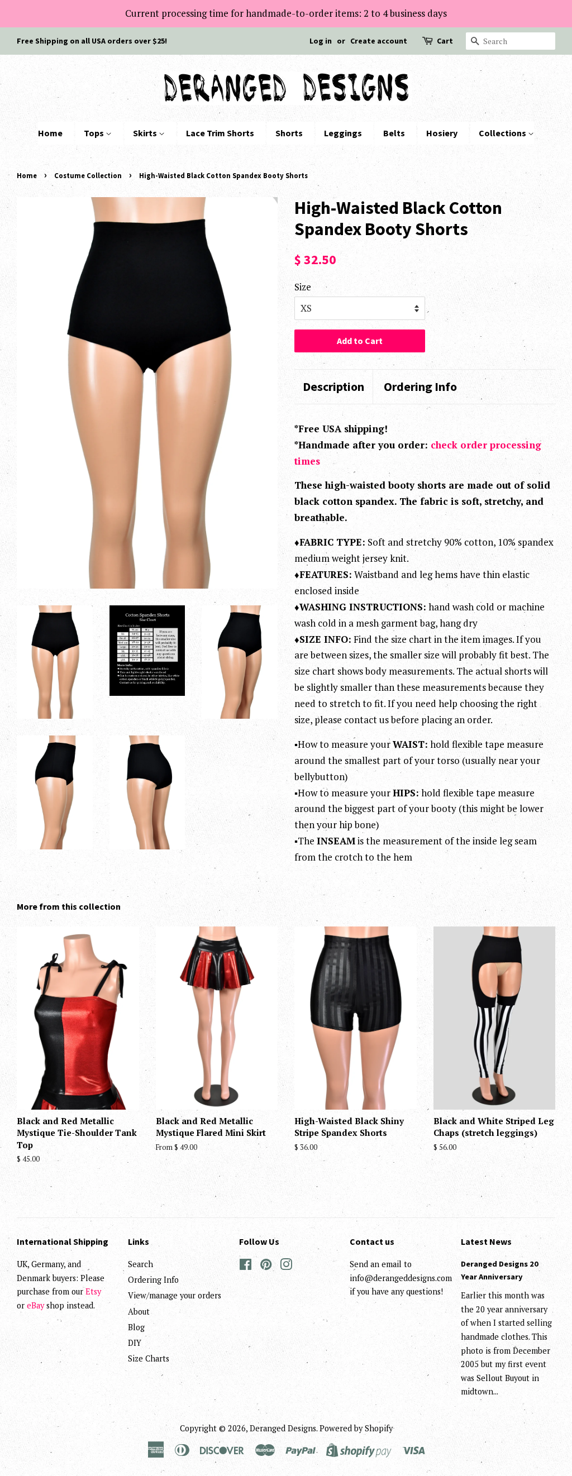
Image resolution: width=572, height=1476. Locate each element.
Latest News (486, 1241)
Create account (378, 41)
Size (302, 286)
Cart (445, 41)
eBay (35, 1305)
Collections (503, 132)
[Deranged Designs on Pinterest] (266, 1266)
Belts (394, 132)
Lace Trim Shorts (220, 132)
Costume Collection (88, 175)
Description (333, 386)
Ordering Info (420, 386)
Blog (136, 1327)
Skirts (146, 132)
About (139, 1311)
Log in (320, 41)
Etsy (93, 1291)
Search (140, 1264)
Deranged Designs (283, 1428)
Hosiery (441, 132)
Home (50, 132)
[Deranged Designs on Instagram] (286, 1266)
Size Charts (148, 1358)
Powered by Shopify (356, 1428)
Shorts (289, 132)
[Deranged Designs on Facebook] (245, 1266)
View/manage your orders (174, 1295)
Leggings (343, 132)
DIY (134, 1343)
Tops (95, 132)
